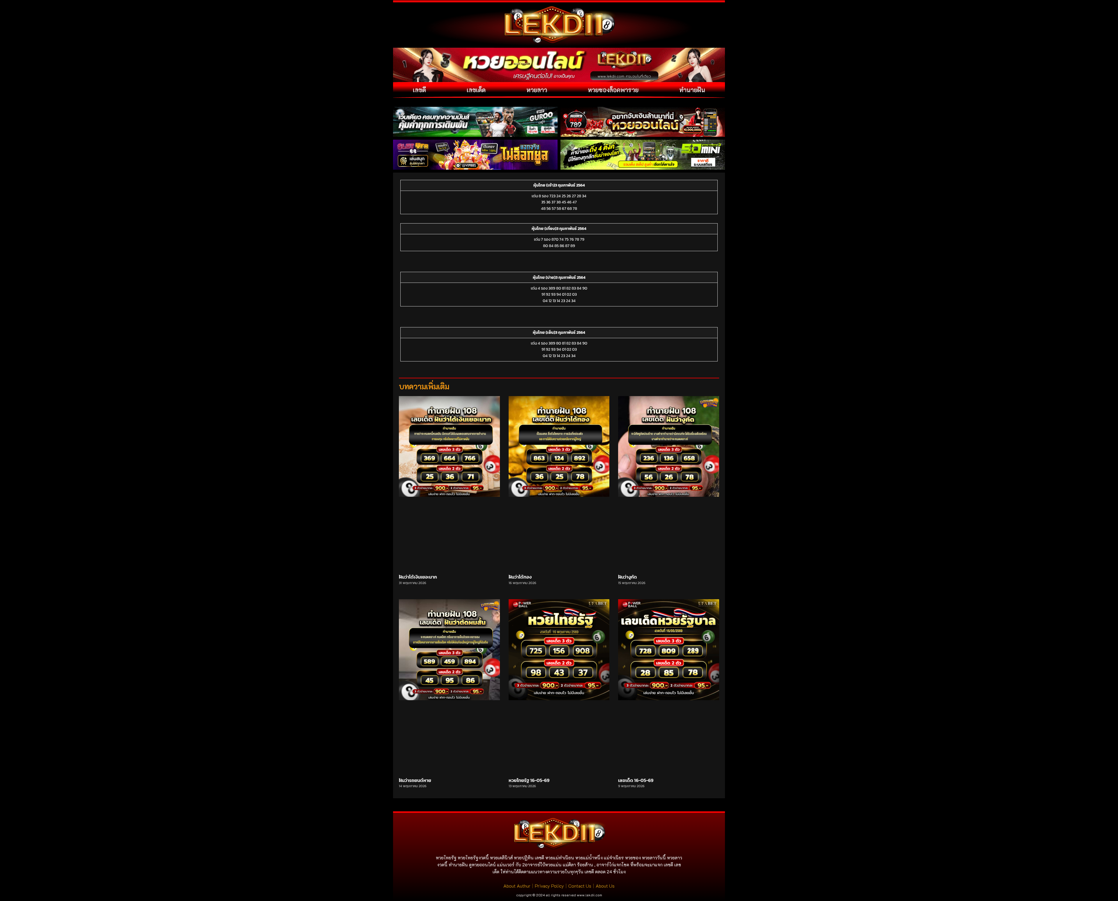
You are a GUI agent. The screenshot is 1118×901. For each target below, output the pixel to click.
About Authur (516, 886)
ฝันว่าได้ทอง (520, 576)
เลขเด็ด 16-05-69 (635, 780)
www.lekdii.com (589, 895)
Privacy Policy (549, 886)
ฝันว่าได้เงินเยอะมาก (418, 576)
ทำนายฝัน (692, 90)
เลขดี (419, 90)
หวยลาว (536, 90)
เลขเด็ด (476, 90)
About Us (605, 886)
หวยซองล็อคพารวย (613, 90)
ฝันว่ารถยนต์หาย (415, 780)
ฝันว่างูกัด (627, 576)
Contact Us (579, 886)
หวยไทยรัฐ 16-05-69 (529, 780)
